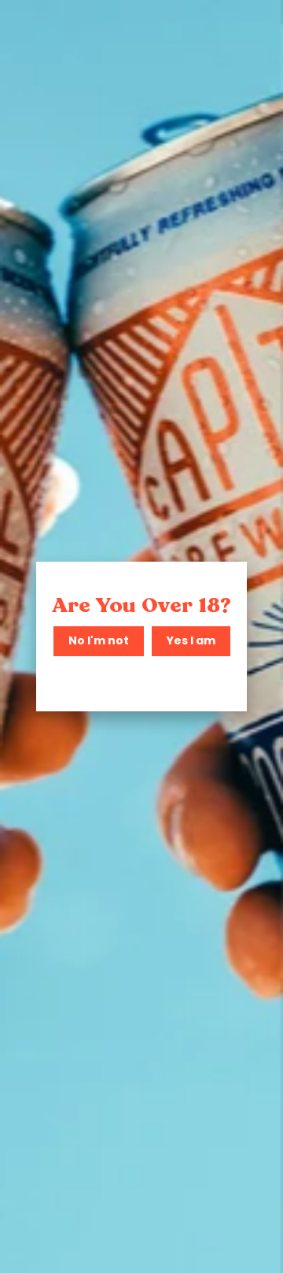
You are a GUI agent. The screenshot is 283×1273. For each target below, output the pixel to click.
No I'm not (98, 640)
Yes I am (191, 640)
